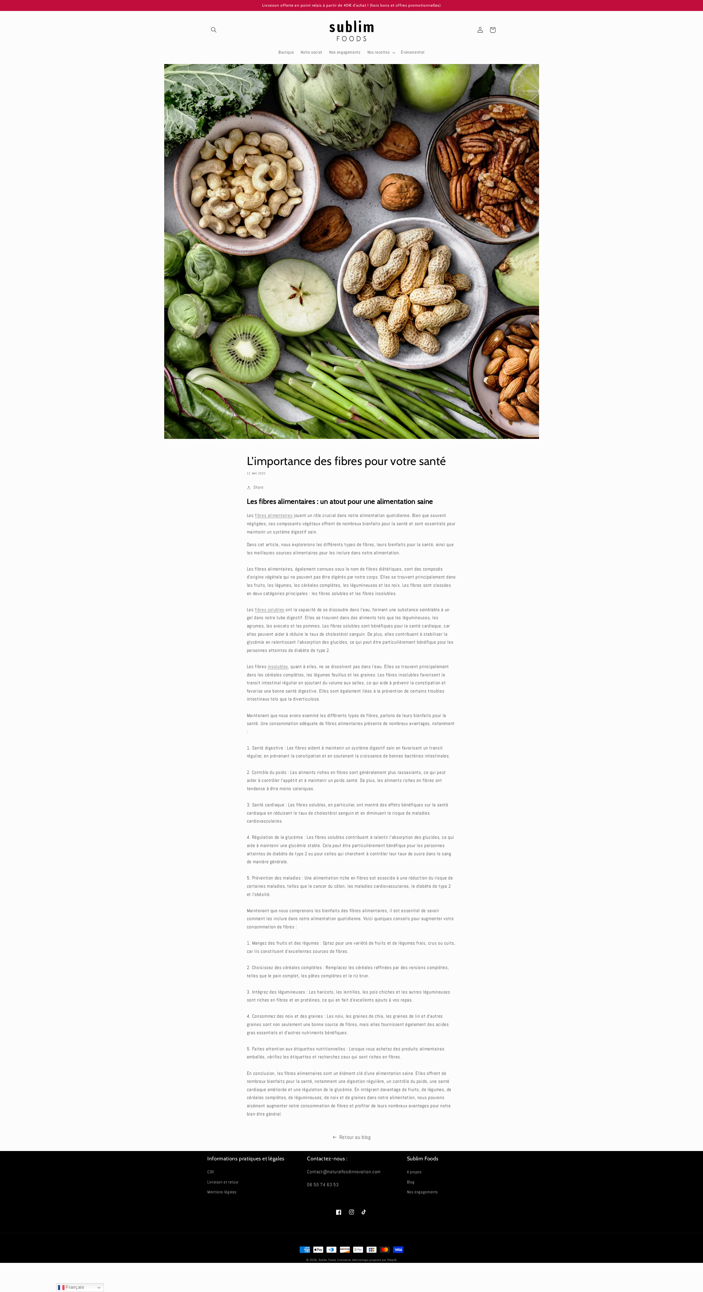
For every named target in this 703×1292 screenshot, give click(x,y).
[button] (213, 30)
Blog (411, 1182)
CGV (210, 1171)
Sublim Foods (327, 1260)
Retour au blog (355, 1137)
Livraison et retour (223, 1182)
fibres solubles (269, 610)
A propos (414, 1171)
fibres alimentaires (273, 515)
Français (74, 1287)
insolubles (278, 666)
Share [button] (258, 487)
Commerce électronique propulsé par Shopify (367, 1260)
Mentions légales (222, 1191)
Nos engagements (422, 1191)
